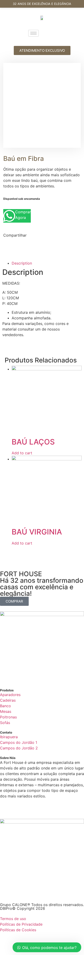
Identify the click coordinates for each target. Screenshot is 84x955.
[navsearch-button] (51, 33)
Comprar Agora (23, 215)
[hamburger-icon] (33, 33)
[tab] (47, 263)
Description (22, 263)
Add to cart (22, 453)
